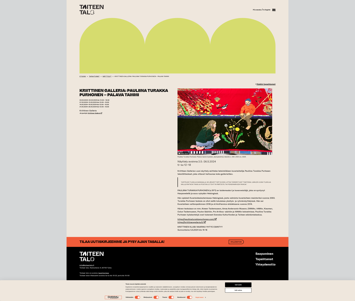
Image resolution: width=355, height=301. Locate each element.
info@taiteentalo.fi (87, 265)
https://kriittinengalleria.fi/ (192, 222)
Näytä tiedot (199, 297)
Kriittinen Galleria (95, 113)
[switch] (156, 297)
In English (266, 10)
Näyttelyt (107, 76)
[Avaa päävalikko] (273, 9)
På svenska (257, 10)
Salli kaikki (238, 285)
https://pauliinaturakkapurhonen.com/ (197, 219)
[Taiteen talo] (129, 256)
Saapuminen (264, 254)
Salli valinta (238, 290)
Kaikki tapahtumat (266, 84)
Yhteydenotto (265, 264)
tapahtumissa (103, 273)
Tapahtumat (94, 76)
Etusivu (83, 76)
